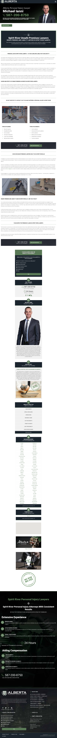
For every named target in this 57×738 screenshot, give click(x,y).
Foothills (22, 461)
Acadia (22, 443)
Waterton (22, 498)
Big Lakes (34, 446)
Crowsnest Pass (22, 456)
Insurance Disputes (8, 134)
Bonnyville (22, 449)
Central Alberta (34, 453)
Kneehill (34, 464)
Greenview (35, 462)
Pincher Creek (34, 478)
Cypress (34, 456)
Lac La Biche (22, 465)
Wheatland (35, 499)
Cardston (22, 453)
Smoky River (22, 485)
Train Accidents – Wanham (35, 703)
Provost (34, 480)
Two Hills (34, 493)
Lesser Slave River (34, 469)
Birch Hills (34, 448)
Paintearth (22, 477)
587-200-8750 (17, 15)
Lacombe (22, 467)
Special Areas (21, 487)
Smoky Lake (34, 483)
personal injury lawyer (37, 43)
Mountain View (34, 472)
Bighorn (22, 448)
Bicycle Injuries (7, 129)
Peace (22, 478)
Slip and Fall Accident (8, 138)
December (22, 457)
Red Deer (22, 482)
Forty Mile (34, 461)
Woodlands (22, 503)
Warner (34, 496)
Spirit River (35, 487)
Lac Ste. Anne (34, 465)
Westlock (34, 498)
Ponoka (22, 480)
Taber (35, 491)
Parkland (34, 477)
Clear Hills (22, 454)
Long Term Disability (8, 136)
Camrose (34, 451)
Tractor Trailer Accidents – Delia (37, 701)
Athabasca (35, 443)
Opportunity (35, 475)
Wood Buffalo (34, 501)
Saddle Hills (22, 483)
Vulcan (34, 495)
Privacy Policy (5, 734)
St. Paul (22, 488)
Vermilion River (22, 495)
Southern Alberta (35, 485)
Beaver (22, 446)
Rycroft (28, 516)
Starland (34, 488)
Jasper (22, 464)
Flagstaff (34, 459)
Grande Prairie (22, 462)
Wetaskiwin (22, 499)
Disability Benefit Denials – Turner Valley (38, 696)
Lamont (34, 467)
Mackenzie (35, 470)
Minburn (22, 472)
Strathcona (35, 490)
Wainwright (22, 496)
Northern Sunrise (22, 475)
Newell (22, 474)
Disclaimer (21, 734)
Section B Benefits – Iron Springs (37, 699)
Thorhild (21, 493)
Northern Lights (34, 474)
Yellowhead (35, 503)
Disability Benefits (8, 131)
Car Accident (7, 132)
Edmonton (35, 457)
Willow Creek (22, 501)
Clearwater (35, 454)
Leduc (22, 469)
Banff (22, 444)
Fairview (21, 459)
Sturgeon (22, 491)
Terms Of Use (14, 734)
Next (28, 274)
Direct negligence (9, 168)
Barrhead (34, 444)
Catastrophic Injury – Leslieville (37, 707)
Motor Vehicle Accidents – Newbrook (37, 694)
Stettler (22, 490)
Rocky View (35, 482)
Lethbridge (22, 470)
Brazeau (34, 449)
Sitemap (4, 736)
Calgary (22, 451)
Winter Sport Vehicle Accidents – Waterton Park (40, 705)
